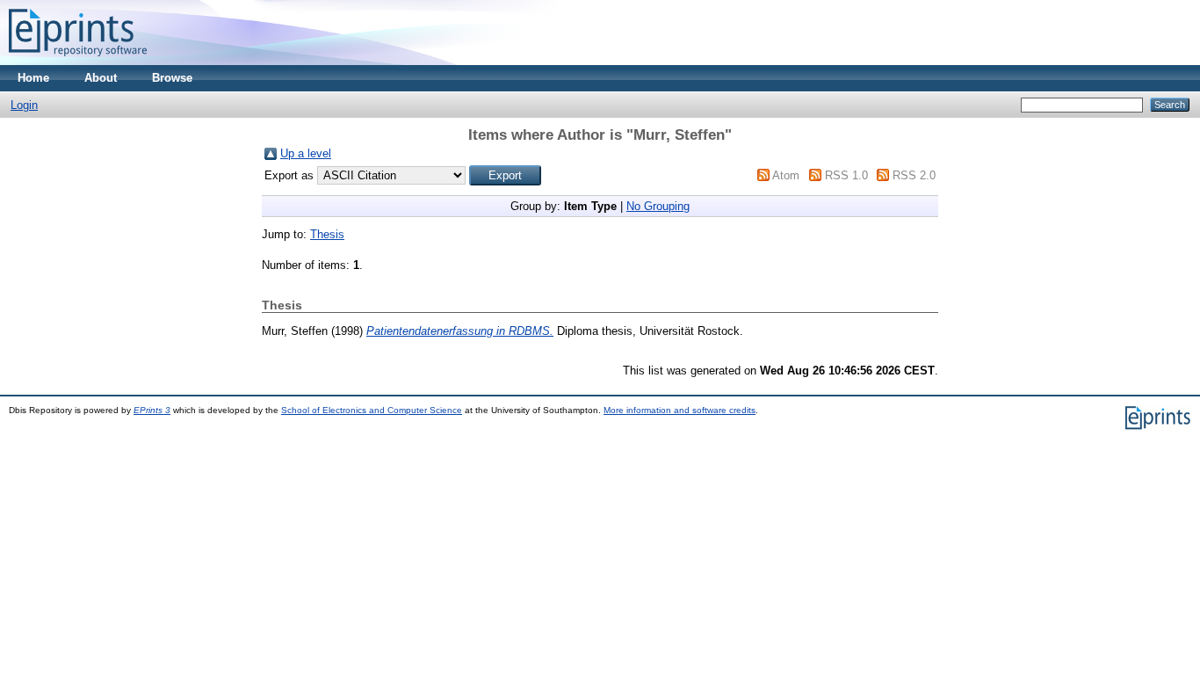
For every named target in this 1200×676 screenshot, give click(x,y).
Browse (172, 77)
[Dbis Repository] (77, 61)
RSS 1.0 (846, 175)
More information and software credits (679, 410)
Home (33, 77)
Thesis (327, 234)
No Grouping (658, 206)
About (100, 77)
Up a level (305, 153)
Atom (785, 175)
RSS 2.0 (914, 175)
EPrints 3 (152, 410)
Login (24, 105)
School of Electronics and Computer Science (371, 410)
